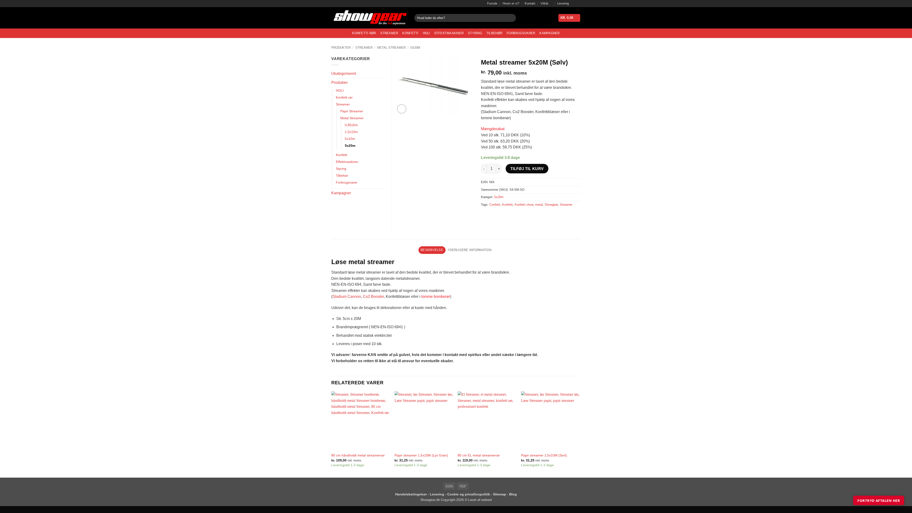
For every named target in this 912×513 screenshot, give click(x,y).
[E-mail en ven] (502, 215)
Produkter (341, 47)
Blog (513, 494)
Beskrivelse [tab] (432, 250)
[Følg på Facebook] (573, 3)
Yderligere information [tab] (469, 250)
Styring (475, 33)
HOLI (426, 33)
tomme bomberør (435, 296)
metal (539, 204)
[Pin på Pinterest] (511, 215)
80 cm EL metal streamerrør (479, 455)
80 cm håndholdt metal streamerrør (358, 455)
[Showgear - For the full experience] (369, 18)
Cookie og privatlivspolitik (469, 494)
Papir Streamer (351, 111)
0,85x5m (351, 125)
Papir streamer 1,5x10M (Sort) (544, 455)
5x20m (415, 47)
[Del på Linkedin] (519, 215)
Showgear (551, 204)
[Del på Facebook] (485, 215)
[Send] (511, 18)
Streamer (389, 33)
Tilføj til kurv (527, 169)
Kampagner (549, 33)
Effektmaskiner (449, 33)
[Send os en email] (578, 3)
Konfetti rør (364, 33)
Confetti (494, 204)
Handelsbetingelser (411, 494)
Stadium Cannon (346, 296)
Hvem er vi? (511, 3)
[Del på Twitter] (494, 215)
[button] (569, 18)
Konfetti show (524, 204)
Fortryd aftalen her (878, 500)
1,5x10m (351, 132)
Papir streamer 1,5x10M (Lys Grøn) (421, 455)
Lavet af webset (480, 500)
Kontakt (530, 3)
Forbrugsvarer (521, 33)
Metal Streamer (391, 47)
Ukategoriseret (343, 73)
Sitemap (500, 494)
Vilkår (544, 3)
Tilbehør (494, 33)
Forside (492, 3)
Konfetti (410, 33)
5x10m (350, 139)
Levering (563, 3)
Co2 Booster (373, 296)
